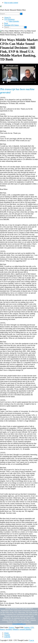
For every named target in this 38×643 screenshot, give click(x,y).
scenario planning (25, 629)
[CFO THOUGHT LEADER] (1, 6)
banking (27, 627)
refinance (16, 629)
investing (9, 629)
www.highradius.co (19, 624)
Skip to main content (11, 2)
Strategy (11, 627)
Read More (3, 189)
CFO (32, 627)
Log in (31, 640)
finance (2, 629)
